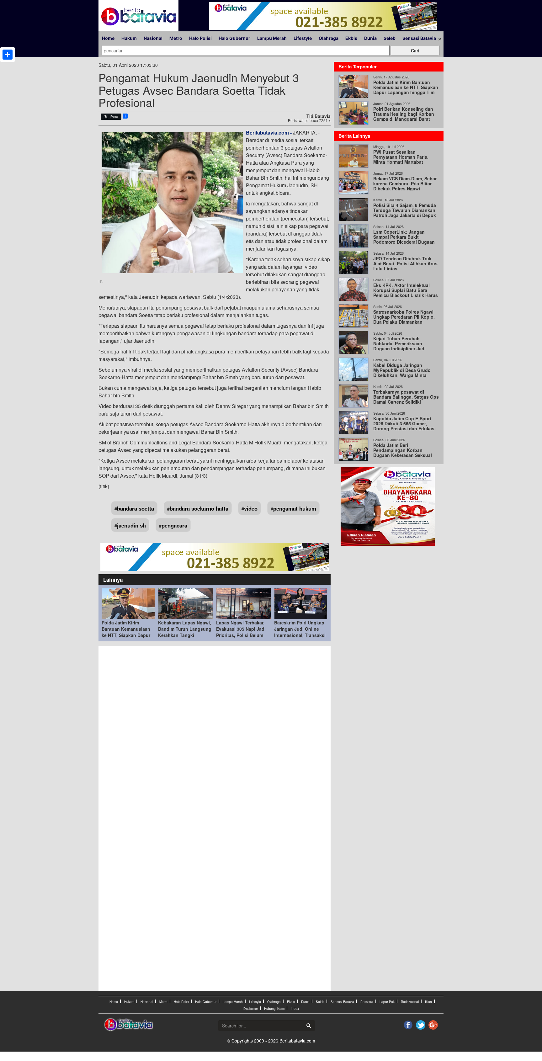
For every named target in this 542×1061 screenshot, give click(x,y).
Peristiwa (366, 1002)
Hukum (129, 38)
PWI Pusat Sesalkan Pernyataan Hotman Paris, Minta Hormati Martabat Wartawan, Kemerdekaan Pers (405, 159)
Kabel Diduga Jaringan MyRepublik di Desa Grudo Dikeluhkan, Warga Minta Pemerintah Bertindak (402, 372)
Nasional (153, 38)
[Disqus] (214, 733)
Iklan (428, 1002)
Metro (175, 38)
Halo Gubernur (234, 38)
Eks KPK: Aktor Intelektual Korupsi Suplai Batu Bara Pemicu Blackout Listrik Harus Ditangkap (405, 292)
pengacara (174, 525)
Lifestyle (303, 38)
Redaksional (410, 1002)
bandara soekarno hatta (199, 508)
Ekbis (351, 38)
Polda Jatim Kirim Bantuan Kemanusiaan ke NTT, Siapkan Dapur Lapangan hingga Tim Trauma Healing (126, 635)
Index (295, 1008)
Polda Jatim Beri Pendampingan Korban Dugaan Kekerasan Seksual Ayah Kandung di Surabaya (402, 452)
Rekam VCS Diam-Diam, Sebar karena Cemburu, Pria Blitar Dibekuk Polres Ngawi (405, 183)
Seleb (390, 38)
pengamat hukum (294, 508)
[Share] (7, 54)
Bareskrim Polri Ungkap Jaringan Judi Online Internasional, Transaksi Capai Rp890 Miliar (300, 632)
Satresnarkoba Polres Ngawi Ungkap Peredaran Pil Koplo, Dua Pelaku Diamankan (404, 317)
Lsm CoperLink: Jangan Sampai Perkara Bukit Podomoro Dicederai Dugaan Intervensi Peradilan (404, 239)
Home (108, 38)
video (251, 508)
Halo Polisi (200, 38)
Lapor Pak (387, 1002)
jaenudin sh (131, 525)
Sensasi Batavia (419, 38)
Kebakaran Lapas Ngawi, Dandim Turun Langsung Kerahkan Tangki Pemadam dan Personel (184, 632)
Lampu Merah (272, 38)
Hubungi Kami (274, 1008)
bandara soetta (135, 508)
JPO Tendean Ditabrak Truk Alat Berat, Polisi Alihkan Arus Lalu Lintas (405, 263)
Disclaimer (250, 1008)
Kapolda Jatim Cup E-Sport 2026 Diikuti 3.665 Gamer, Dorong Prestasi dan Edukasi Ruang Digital (404, 426)
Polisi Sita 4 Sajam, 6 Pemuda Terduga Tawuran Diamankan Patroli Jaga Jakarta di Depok (404, 210)
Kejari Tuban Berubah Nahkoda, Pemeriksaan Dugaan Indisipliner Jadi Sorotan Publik (399, 346)
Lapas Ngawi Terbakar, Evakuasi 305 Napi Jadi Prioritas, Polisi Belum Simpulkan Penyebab (241, 632)
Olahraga (328, 38)
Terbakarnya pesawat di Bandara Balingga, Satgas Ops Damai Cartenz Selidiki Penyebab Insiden (406, 399)
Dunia (370, 38)
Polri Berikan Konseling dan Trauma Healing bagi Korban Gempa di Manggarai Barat (403, 114)
